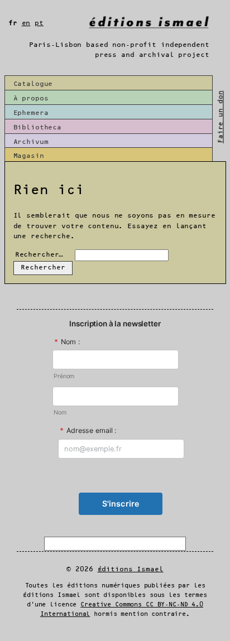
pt (39, 23)
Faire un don (221, 116)
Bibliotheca (37, 127)
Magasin (28, 156)
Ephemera (31, 113)
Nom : (67, 342)
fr (12, 23)
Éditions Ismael (131, 569)
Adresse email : (88, 430)
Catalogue (33, 84)
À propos (31, 98)
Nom (60, 412)
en (26, 23)
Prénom (64, 376)
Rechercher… (39, 255)
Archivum (31, 142)
